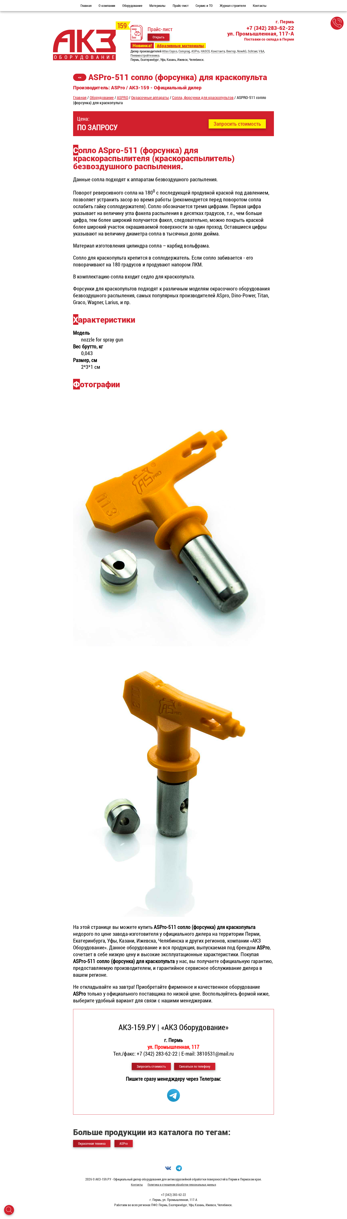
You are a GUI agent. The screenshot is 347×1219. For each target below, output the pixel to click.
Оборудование (102, 97)
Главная (80, 97)
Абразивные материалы (180, 45)
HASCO (205, 51)
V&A (261, 51)
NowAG (242, 51)
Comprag (184, 51)
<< (79, 77)
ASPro (195, 51)
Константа (218, 51)
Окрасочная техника (91, 1143)
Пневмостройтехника (145, 55)
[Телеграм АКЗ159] (173, 1099)
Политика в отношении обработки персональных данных (182, 1184)
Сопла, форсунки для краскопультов (203, 97)
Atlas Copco (169, 51)
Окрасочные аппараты (150, 97)
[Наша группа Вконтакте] (168, 1170)
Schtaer (252, 51)
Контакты (137, 1184)
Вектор (231, 51)
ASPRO (122, 97)
